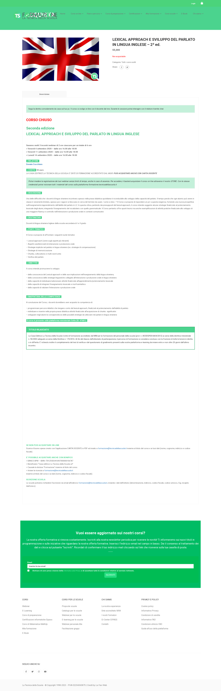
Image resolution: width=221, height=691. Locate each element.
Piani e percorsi (93, 14)
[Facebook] (121, 67)
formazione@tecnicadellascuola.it (112, 448)
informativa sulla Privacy (72, 571)
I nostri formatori (109, 615)
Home (62, 14)
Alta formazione (152, 14)
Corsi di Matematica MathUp (35, 624)
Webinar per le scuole (71, 615)
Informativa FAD (148, 619)
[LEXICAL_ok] (60, 59)
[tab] (44, 94)
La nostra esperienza (111, 606)
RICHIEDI (54, 430)
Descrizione (44, 94)
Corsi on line (76, 14)
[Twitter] (127, 67)
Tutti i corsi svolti (128, 62)
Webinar (26, 606)
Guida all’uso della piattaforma (154, 628)
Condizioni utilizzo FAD (151, 624)
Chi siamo (197, 14)
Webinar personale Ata (72, 624)
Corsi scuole (170, 14)
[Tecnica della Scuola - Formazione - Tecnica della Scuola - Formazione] (35, 18)
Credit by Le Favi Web (97, 685)
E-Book (184, 14)
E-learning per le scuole (72, 619)
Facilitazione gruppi (70, 628)
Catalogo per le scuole (72, 610)
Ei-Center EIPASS (109, 619)
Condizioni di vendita (150, 615)
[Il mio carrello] (202, 3)
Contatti (105, 624)
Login (193, 3)
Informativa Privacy (150, 610)
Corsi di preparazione (114, 14)
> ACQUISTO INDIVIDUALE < (55, 364)
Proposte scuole (69, 606)
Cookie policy (147, 606)
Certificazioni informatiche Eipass (37, 619)
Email (29, 562)
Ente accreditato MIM (111, 610)
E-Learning (27, 610)
